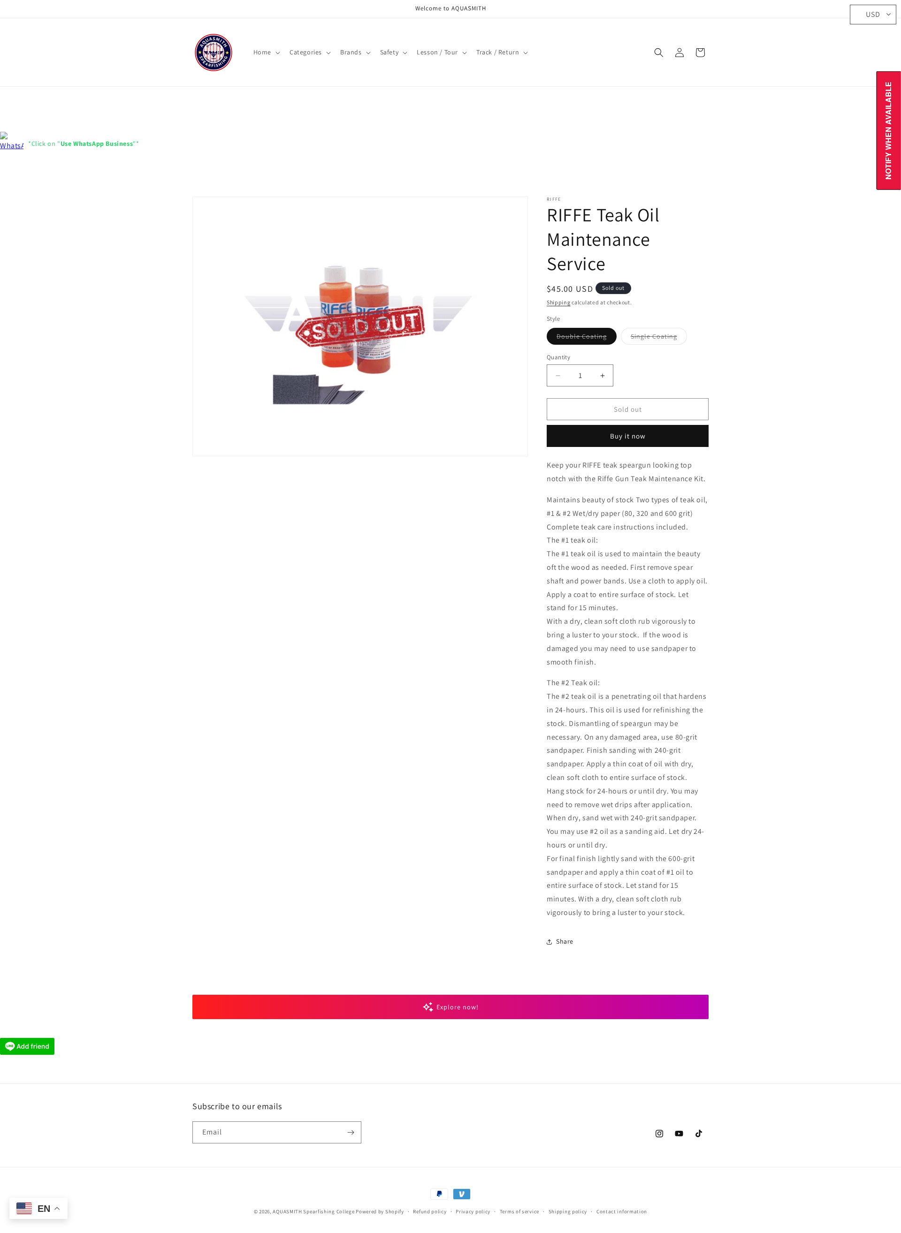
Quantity (558, 357)
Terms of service (519, 1211)
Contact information (621, 1211)
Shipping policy (568, 1211)
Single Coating (659, 338)
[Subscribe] (350, 1132)
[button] (266, 52)
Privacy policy (473, 1211)
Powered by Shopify (380, 1211)
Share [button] (564, 941)
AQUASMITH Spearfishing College (313, 1211)
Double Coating (587, 338)
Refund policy (429, 1211)
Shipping (559, 302)
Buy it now (628, 435)
